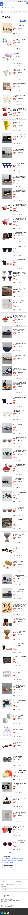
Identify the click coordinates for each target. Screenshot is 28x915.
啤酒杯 (3, 858)
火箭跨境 (7, 12)
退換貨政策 (3, 882)
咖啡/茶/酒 (15, 12)
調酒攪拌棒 (20, 860)
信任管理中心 (9, 882)
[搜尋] (25, 7)
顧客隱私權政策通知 (17, 882)
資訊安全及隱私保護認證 (10, 884)
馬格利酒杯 (8, 858)
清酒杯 (7, 867)
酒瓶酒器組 (4, 860)
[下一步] (21, 853)
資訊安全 (2, 884)
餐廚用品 (11, 12)
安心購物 (25, 882)
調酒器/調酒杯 (13, 860)
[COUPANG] (5, 896)
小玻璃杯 (11, 867)
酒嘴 (7, 862)
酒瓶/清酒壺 (21, 858)
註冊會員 (21, 1)
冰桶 (9, 860)
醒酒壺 (3, 862)
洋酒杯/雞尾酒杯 (15, 858)
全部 (2, 7)
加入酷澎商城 (19, 884)
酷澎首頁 (2, 12)
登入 (19, 1)
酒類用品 (20, 12)
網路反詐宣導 (3, 886)
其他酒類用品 (11, 862)
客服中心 (25, 1)
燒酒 (3, 867)
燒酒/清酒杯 (24, 12)
